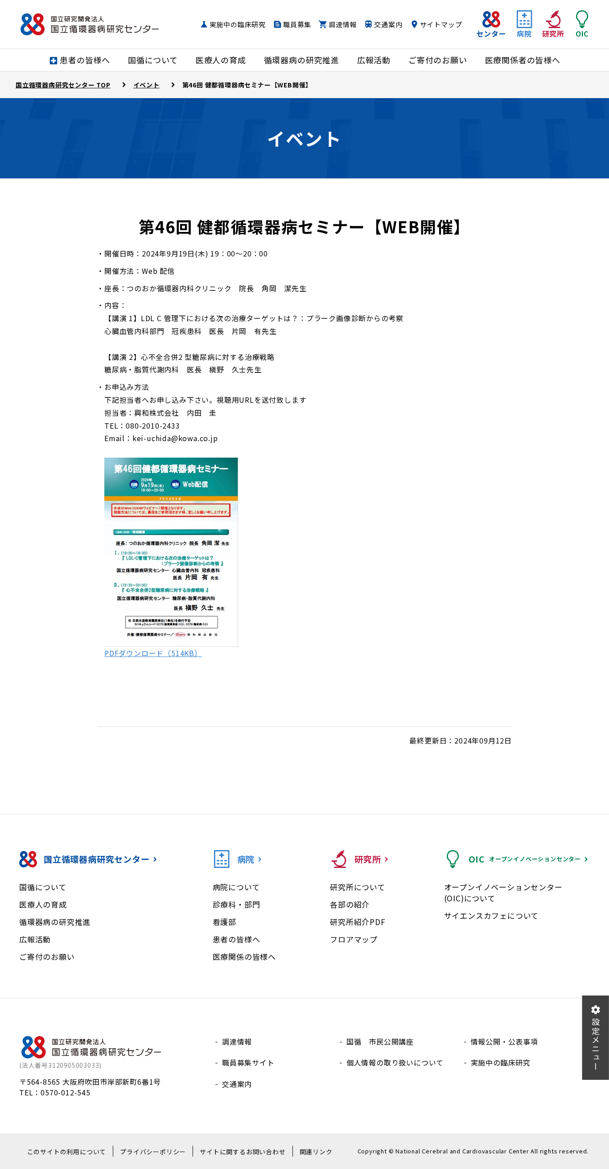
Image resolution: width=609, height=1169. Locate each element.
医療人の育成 (43, 904)
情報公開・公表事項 (504, 1041)
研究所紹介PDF (357, 921)
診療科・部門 (236, 904)
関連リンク (316, 1151)
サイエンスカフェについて (491, 915)
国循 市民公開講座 (380, 1041)
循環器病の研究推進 (55, 921)
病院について (236, 886)
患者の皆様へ (236, 939)
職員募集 (297, 24)
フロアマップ (354, 939)
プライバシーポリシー (153, 1151)
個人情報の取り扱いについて (395, 1062)
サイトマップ (441, 24)
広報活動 (35, 939)
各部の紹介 (350, 904)
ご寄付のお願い (47, 956)
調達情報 (343, 24)
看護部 (224, 921)
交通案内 (388, 24)
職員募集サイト (248, 1062)
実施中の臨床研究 (238, 24)
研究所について (357, 886)
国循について (42, 886)
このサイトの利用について (67, 1151)
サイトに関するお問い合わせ (242, 1151)
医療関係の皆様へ (244, 956)
